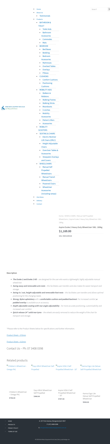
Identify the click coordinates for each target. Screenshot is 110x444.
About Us (40, 13)
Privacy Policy (13, 428)
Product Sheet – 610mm (16, 341)
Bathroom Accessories (46, 34)
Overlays (46, 69)
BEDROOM (44, 46)
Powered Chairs (49, 183)
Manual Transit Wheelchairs (48, 179)
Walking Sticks (49, 103)
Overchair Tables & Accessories (49, 152)
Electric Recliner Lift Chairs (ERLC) (48, 138)
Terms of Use (12, 431)
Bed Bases (47, 49)
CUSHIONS (44, 76)
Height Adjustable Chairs (49, 145)
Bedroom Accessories (46, 58)
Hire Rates (40, 197)
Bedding (46, 52)
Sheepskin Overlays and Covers (50, 158)
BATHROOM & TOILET (44, 24)
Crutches (46, 110)
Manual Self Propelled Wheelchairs (46, 170)
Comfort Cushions (50, 79)
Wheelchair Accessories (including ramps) (48, 190)
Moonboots (47, 106)
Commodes (47, 39)
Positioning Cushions (46, 85)
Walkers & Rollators (46, 95)
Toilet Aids (47, 29)
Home (39, 9)
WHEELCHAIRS (46, 163)
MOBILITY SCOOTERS (42, 128)
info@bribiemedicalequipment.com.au (53, 428)
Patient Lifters (48, 120)
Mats (45, 42)
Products (40, 19)
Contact (39, 204)
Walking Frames (49, 99)
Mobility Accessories (46, 115)
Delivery (39, 201)
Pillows (46, 73)
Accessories (47, 123)
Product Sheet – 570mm (16, 335)
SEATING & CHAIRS (47, 133)
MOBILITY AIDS (46, 89)
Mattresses (47, 62)
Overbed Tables (49, 66)
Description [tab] (12, 273)
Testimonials (45, 16)
